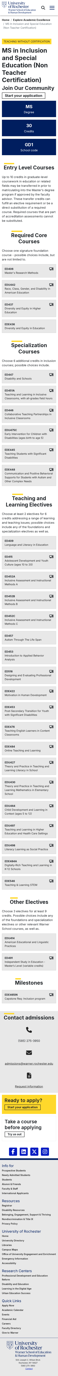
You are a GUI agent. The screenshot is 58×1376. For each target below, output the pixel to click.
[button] (43, 8)
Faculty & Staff (10, 1188)
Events (5, 1314)
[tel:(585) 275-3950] (29, 1030)
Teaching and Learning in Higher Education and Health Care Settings (26, 831)
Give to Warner (10, 1332)
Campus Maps (10, 1249)
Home (6, 20)
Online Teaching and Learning (23, 750)
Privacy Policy (10, 1223)
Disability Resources (13, 1210)
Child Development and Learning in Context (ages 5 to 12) (26, 811)
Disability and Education (15, 1284)
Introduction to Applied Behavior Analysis (24, 657)
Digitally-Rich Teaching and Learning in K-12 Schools (28, 867)
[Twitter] (34, 1152)
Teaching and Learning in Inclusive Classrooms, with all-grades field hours (28, 396)
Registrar (7, 1205)
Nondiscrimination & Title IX (17, 1219)
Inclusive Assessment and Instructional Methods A (28, 582)
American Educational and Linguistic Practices (27, 944)
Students (7, 1179)
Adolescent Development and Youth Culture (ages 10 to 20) (26, 562)
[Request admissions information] (29, 1075)
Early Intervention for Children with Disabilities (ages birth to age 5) (26, 435)
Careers (6, 1323)
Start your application (23, 95)
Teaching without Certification (27, 41)
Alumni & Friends (11, 1184)
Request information (29, 1086)
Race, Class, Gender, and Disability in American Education (27, 290)
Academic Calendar (13, 1310)
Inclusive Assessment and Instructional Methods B (28, 602)
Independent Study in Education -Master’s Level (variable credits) (25, 963)
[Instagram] (45, 1152)
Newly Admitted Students (16, 1175)
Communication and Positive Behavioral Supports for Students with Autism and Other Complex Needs (29, 477)
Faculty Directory (11, 1328)
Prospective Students (14, 1170)
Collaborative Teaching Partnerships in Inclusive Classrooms (28, 416)
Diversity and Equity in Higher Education (23, 310)
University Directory (13, 1240)
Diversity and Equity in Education (25, 328)
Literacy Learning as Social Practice (26, 849)
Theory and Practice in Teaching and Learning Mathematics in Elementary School (27, 789)
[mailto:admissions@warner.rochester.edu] (29, 1052)
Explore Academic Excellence (31, 20)
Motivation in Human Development (26, 695)
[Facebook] (13, 1152)
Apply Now (8, 1305)
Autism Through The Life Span (23, 639)
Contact (29, 1368)
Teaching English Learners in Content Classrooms (27, 732)
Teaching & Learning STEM (21, 885)
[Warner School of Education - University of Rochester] (19, 8)
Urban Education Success (16, 1293)
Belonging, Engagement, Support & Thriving (26, 1214)
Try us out (15, 1134)
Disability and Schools (18, 378)
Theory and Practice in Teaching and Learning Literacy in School (27, 768)
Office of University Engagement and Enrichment (29, 1254)
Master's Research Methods (21, 272)
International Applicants (15, 1193)
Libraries (7, 1245)
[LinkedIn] (24, 1152)
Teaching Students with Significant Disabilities (25, 455)
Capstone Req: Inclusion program (25, 998)
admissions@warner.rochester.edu (29, 1063)
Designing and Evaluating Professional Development (28, 677)
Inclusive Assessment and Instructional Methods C (28, 621)
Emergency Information (15, 1258)
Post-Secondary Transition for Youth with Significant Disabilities (27, 712)
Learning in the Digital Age (16, 1288)
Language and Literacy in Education (26, 544)
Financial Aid (9, 1319)
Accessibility (9, 1263)
